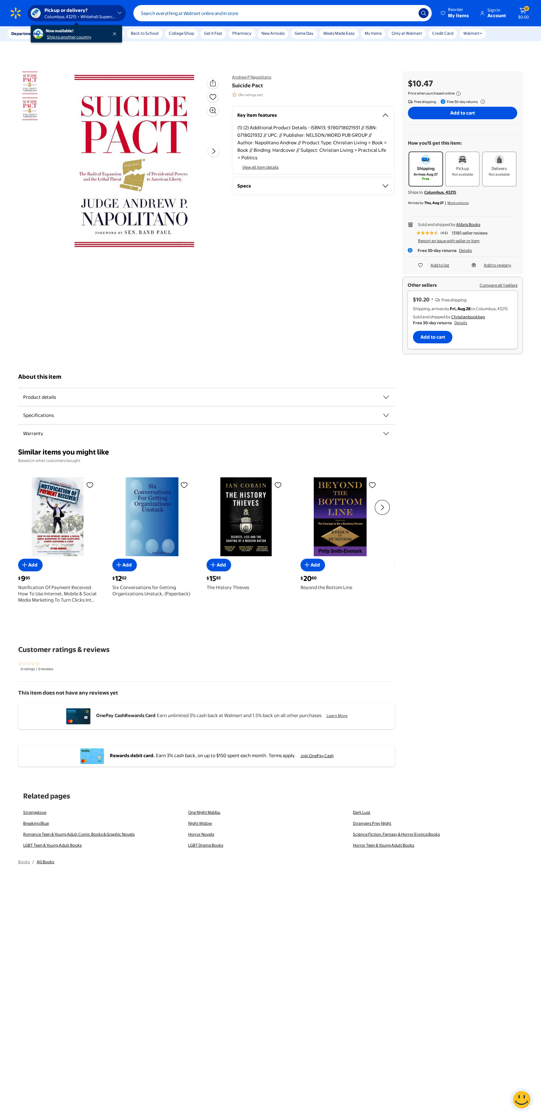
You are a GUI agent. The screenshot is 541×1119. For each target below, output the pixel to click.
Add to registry (497, 265)
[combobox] (282, 13)
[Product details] (386, 397)
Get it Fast (213, 33)
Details (465, 250)
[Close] (116, 33)
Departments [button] (24, 33)
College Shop (181, 33)
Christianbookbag (468, 316)
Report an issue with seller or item (449, 240)
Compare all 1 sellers (499, 285)
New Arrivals (273, 33)
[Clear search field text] (409, 13)
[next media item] (213, 151)
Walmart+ (472, 33)
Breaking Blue (36, 823)
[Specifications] (386, 415)
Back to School (145, 33)
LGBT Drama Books (205, 845)
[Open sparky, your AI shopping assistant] (521, 1099)
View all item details (260, 167)
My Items (373, 33)
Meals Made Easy (339, 33)
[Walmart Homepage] (16, 13)
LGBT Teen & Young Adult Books (52, 845)
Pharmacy (241, 33)
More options (458, 203)
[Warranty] (386, 434)
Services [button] (62, 33)
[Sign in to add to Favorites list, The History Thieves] (278, 485)
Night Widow (200, 823)
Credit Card (442, 33)
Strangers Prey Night (372, 823)
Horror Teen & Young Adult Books (383, 845)
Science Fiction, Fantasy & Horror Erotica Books (396, 834)
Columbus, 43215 (440, 192)
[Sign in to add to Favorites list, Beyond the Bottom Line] (372, 485)
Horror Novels (201, 834)
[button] (455, 13)
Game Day (304, 33)
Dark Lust (361, 812)
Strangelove (34, 812)
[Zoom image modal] (213, 110)
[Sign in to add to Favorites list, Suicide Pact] (213, 96)
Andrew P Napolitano (251, 77)
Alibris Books (468, 224)
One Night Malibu (204, 812)
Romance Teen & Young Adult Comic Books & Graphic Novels (79, 834)
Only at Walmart (407, 33)
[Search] (424, 13)
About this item (39, 376)
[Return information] (481, 101)
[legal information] (458, 93)
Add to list (439, 265)
